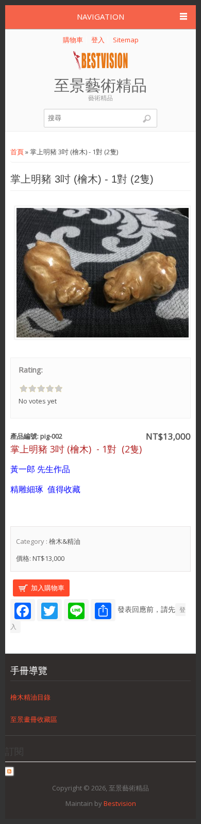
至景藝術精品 (100, 85)
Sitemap (126, 39)
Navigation (100, 16)
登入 (98, 39)
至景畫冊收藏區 (33, 718)
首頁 (17, 151)
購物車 (73, 39)
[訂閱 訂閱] (9, 773)
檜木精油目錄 (30, 696)
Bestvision (120, 803)
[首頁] (100, 67)
